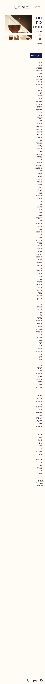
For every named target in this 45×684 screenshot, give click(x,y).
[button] (38, 7)
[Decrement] (39, 48)
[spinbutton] (36, 48)
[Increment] (32, 48)
